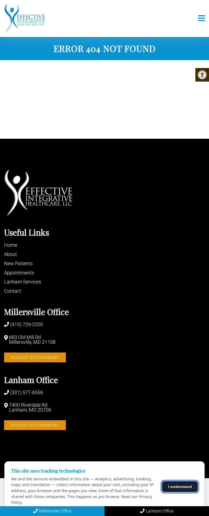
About (10, 254)
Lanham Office (160, 511)
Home (10, 245)
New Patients (18, 263)
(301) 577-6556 (26, 392)
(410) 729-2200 (26, 324)
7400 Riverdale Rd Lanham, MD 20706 (30, 407)
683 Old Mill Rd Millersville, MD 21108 (32, 340)
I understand (180, 486)
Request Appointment (35, 357)
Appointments (19, 273)
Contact (12, 291)
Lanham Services (22, 282)
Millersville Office (55, 511)
